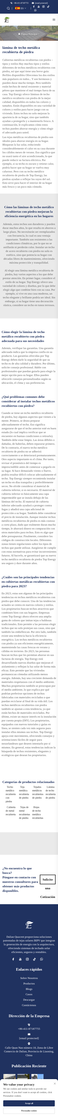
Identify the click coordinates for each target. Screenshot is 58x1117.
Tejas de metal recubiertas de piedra (24, 812)
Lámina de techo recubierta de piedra (51, 792)
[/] (29, 924)
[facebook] (34, 6)
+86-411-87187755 (21, 3)
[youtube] (38, 6)
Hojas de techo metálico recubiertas (37, 812)
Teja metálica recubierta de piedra (24, 792)
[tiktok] (48, 6)
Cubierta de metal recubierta (11, 811)
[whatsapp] (35, 10)
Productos (29, 983)
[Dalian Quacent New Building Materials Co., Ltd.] (6, 19)
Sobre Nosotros (29, 978)
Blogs (29, 989)
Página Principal (29, 34)
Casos (29, 994)
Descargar (29, 999)
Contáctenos (29, 1005)
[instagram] (43, 6)
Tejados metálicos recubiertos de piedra (37, 792)
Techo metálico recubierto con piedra (11, 794)
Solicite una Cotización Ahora (47, 881)
